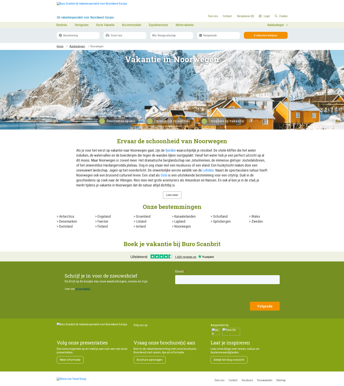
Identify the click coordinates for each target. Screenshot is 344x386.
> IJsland (140, 221)
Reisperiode (210, 35)
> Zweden (256, 221)
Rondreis (61, 25)
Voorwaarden (264, 380)
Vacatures (247, 380)
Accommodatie (131, 25)
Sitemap (281, 380)
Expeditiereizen (158, 25)
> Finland (101, 226)
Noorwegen (97, 46)
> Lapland (178, 221)
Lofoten (208, 170)
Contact (233, 380)
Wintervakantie (185, 25)
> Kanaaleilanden (184, 216)
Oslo (164, 175)
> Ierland (140, 226)
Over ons (220, 380)
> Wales (254, 216)
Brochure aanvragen (149, 359)
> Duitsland (65, 226)
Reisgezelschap (166, 35)
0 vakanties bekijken (265, 35)
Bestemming (70, 35)
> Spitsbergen (221, 221)
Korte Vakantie (105, 25)
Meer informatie (70, 359)
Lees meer (172, 195)
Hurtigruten (82, 25)
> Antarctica (65, 216)
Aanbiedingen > (277, 25)
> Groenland (142, 216)
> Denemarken (67, 221)
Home (60, 46)
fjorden (170, 150)
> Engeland (103, 216)
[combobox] (271, 16)
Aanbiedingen (77, 46)
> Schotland (219, 216)
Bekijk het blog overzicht (229, 359)
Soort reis (116, 35)
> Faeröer (101, 221)
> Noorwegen (181, 226)
